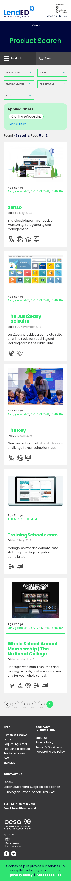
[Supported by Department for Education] (61, 8)
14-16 (54, 191)
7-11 (39, 191)
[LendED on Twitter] (13, 854)
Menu (35, 25)
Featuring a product (17, 749)
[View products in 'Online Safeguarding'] (20, 239)
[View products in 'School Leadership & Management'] (36, 239)
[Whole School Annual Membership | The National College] (35, 600)
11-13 (46, 191)
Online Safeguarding (27, 117)
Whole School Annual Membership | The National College (33, 649)
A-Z (8, 95)
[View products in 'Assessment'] (11, 239)
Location (13, 72)
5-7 (33, 191)
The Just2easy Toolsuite (24, 318)
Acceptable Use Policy (50, 752)
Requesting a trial (15, 744)
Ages (43, 72)
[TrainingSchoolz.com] (35, 491)
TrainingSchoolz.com (33, 535)
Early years (15, 191)
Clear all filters (17, 124)
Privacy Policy (44, 742)
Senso (15, 207)
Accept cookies (49, 875)
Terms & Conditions (49, 747)
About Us (41, 738)
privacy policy (21, 875)
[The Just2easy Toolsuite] (35, 272)
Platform (47, 84)
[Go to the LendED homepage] (19, 12)
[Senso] (35, 163)
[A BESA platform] (56, 16)
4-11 (26, 191)
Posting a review (14, 753)
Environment (15, 84)
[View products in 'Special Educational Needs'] (20, 353)
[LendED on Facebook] (6, 854)
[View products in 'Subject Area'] (11, 353)
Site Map (9, 763)
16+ (61, 191)
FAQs (7, 758)
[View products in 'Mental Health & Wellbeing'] (28, 239)
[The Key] (35, 386)
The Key (17, 430)
